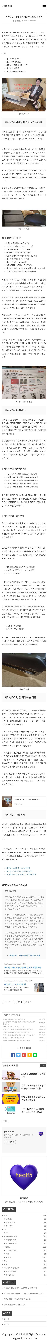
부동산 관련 (10, 1275)
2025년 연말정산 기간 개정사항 (12, 1027)
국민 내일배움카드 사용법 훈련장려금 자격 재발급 (18, 1035)
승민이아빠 (7, 6)
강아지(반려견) (11, 1250)
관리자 (6, 1319)
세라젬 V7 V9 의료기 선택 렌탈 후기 (19, 871)
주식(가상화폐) (11, 1271)
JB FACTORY (30, 1338)
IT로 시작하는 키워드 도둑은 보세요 (17, 1299)
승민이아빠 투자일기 (11, 1268)
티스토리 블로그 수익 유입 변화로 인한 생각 (20, 1288)
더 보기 (43, 1065)
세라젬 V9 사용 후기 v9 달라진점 (18, 868)
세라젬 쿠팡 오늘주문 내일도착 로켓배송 (22, 967)
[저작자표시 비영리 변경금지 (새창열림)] (28, 1002)
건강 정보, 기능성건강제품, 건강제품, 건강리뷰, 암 (18, 1136)
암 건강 (6, 1215)
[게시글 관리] (12, 1002)
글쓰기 (6, 1324)
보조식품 (9, 1219)
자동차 (6, 1233)
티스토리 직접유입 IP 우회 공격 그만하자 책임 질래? (23, 1293)
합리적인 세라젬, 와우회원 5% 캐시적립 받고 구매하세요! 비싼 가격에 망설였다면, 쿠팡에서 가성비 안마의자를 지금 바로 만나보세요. (23, 972)
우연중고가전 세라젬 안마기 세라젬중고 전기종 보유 (16, 984)
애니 (5, 1229)
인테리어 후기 (10, 1240)
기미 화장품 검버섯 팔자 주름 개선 (13, 1019)
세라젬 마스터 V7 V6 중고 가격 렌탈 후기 (21, 874)
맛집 (5, 1261)
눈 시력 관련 (10, 1222)
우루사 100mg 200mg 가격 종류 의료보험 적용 (17, 1029)
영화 (7, 1254)
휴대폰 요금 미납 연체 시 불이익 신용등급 (15, 1040)
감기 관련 (9, 1226)
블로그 (8, 1257)
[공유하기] (9, 1002)
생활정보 (18, 21)
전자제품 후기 (10, 1243)
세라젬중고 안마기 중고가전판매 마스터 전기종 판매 (16, 988)
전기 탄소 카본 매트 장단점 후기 (12, 1038)
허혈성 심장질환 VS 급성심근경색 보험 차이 (16, 1032)
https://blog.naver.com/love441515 (16, 981)
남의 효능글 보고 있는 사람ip (14, 1305)
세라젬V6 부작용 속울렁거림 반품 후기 (24, 955)
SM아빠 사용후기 (10, 1236)
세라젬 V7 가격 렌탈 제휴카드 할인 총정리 (24, 17)
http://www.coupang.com (12, 964)
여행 (5, 1264)
